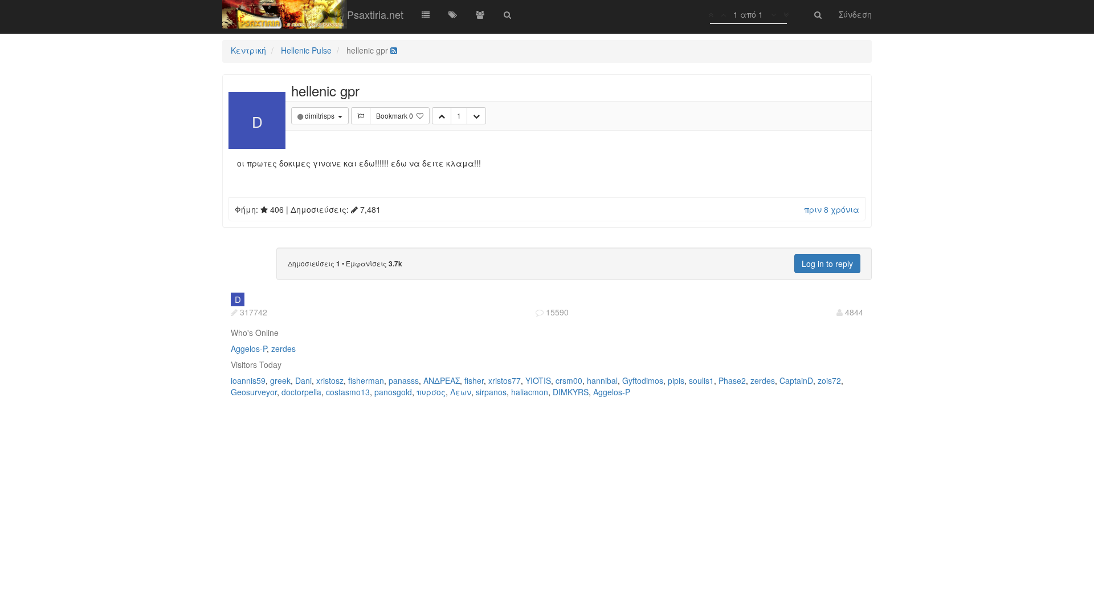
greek (280, 380)
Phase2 (732, 380)
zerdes (283, 348)
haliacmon (529, 392)
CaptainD (796, 380)
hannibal (602, 380)
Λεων (460, 392)
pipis (676, 380)
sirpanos (491, 392)
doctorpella (301, 392)
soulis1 (701, 380)
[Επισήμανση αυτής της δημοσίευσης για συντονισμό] (360, 115)
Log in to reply (827, 263)
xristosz (330, 380)
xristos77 (504, 380)
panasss (404, 380)
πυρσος (431, 392)
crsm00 (569, 380)
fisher (474, 380)
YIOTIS (538, 380)
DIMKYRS (571, 392)
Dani (303, 380)
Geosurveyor (254, 392)
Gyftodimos (642, 380)
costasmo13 (348, 392)
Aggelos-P (249, 348)
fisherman (366, 380)
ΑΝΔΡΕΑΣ (441, 380)
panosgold (393, 392)
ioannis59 (248, 380)
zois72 (829, 380)
